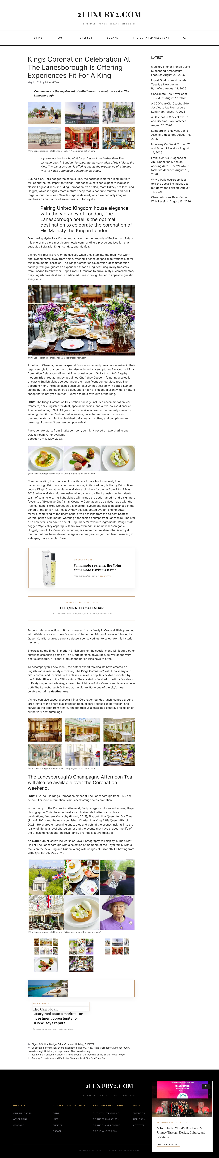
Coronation (77, 187)
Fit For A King (85, 1047)
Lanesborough (121, 1047)
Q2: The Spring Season (106, 1119)
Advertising (20, 1119)
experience (71, 1047)
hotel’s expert (81, 667)
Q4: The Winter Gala (105, 1131)
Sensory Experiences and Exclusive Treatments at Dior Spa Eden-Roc (68, 1058)
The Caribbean (45, 1009)
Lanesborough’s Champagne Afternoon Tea (85, 777)
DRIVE (38, 38)
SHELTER (86, 38)
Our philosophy (23, 1113)
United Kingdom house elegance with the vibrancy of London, (84, 210)
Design (53, 1044)
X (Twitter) (139, 1125)
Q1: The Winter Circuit (106, 1113)
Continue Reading (168, 1144)
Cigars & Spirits (39, 1044)
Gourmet (69, 1044)
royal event (64, 1051)
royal (53, 1051)
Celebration (37, 1047)
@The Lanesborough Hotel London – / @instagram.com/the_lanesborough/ (64, 932)
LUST (61, 38)
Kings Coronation (102, 1047)
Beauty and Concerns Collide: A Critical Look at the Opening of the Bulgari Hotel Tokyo (78, 1054)
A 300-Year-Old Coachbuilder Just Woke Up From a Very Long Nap (170, 107)
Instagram (139, 1119)
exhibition (39, 841)
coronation (51, 1047)
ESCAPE (112, 38)
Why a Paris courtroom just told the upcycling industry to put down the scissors (170, 183)
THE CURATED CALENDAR (151, 38)
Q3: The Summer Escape (106, 1125)
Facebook (139, 1113)
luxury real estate (48, 1014)
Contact (18, 1125)
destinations (59, 691)
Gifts (60, 1044)
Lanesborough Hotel (39, 1051)
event (61, 1047)
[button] (46, 38)
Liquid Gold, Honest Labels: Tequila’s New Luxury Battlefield (169, 84)
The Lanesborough (81, 1051)
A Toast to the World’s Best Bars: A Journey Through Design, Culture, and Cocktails (181, 1132)
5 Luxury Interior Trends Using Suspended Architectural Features (170, 70)
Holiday (79, 1044)
